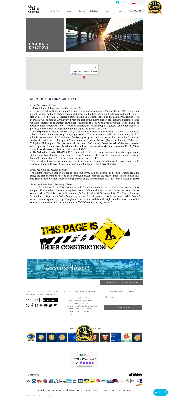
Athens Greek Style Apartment (79, 303)
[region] (85, 269)
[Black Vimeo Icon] (55, 305)
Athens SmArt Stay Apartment (79, 301)
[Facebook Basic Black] (32, 305)
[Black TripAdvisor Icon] (41, 305)
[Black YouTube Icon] (46, 305)
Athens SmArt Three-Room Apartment (82, 306)
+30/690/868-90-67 (49, 294)
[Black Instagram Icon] (37, 305)
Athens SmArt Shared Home (78, 298)
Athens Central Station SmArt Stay (81, 309)
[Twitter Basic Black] (50, 305)
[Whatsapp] (28, 305)
